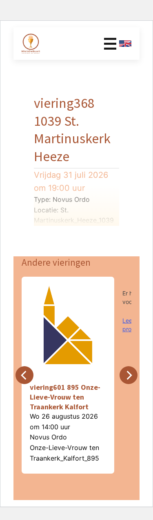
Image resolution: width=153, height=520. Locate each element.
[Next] (128, 375)
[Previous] (24, 375)
